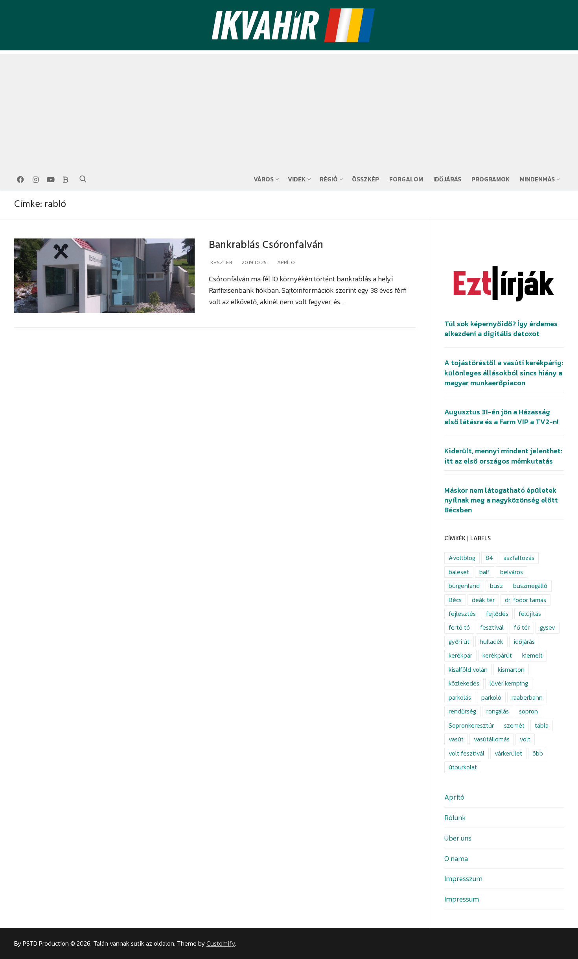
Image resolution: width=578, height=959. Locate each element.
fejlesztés (462, 613)
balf (484, 572)
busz (496, 585)
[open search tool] (83, 179)
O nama (456, 858)
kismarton (511, 669)
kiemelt (532, 655)
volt (525, 739)
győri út (459, 641)
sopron (528, 711)
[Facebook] (20, 179)
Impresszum (463, 878)
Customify (220, 943)
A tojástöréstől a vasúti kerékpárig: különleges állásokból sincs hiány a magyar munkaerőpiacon (503, 373)
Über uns (457, 838)
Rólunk (455, 817)
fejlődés (497, 613)
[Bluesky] (65, 179)
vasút (456, 739)
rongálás (497, 711)
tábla (542, 725)
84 (489, 557)
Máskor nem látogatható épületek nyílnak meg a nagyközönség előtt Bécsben (501, 500)
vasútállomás (492, 739)
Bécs (455, 599)
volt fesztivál (466, 753)
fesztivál (492, 627)
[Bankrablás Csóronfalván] (104, 276)
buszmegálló (530, 585)
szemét (514, 725)
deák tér (483, 599)
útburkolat (463, 767)
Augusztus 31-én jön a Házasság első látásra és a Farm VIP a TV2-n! (501, 417)
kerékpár (460, 655)
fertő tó (459, 627)
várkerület (508, 753)
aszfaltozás (518, 557)
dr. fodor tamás (525, 599)
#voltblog (462, 557)
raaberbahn (527, 697)
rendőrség (462, 711)
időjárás (524, 641)
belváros (511, 572)
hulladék (491, 641)
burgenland (464, 585)
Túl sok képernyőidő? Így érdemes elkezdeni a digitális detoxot (501, 329)
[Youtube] (50, 179)
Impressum (461, 899)
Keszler (220, 262)
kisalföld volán (468, 669)
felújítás (530, 613)
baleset (459, 572)
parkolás (460, 697)
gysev (547, 627)
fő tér (522, 627)
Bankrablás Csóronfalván (266, 244)
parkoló (491, 697)
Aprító (285, 262)
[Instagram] (35, 179)
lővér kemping (509, 683)
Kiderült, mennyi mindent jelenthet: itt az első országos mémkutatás (503, 456)
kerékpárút (497, 655)
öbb (537, 753)
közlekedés (464, 683)
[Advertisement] (289, 109)
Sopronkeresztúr (471, 725)
